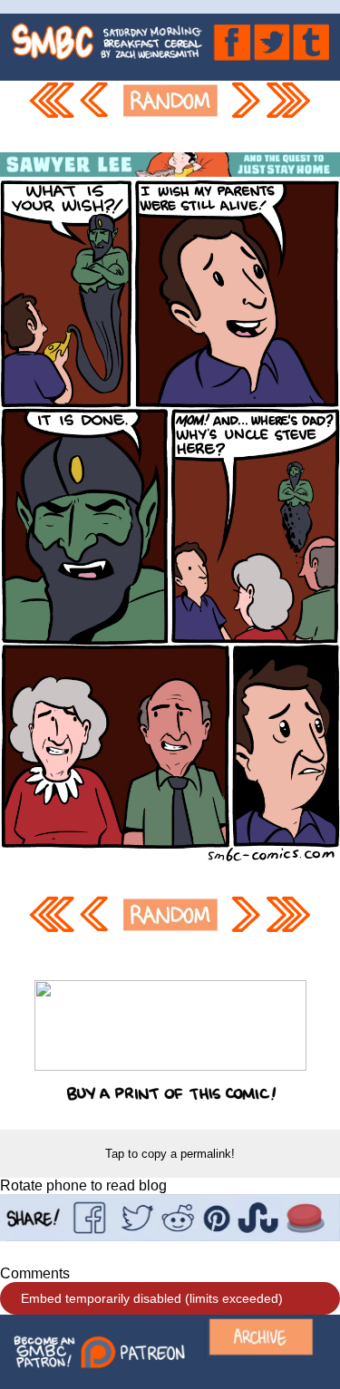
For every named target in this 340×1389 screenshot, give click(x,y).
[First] (50, 116)
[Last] (289, 116)
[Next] (245, 116)
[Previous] (97, 116)
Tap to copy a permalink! (170, 1154)
